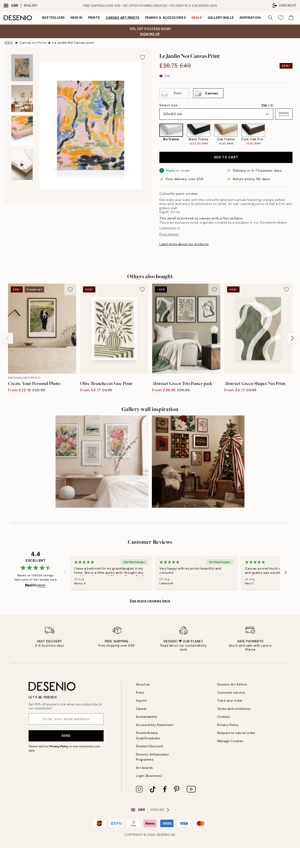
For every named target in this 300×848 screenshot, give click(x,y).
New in (76, 18)
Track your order (230, 701)
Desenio (163, 835)
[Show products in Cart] (291, 17)
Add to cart (226, 157)
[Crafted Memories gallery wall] (198, 461)
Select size (168, 105)
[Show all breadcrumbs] (9, 43)
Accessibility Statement (154, 725)
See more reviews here (150, 601)
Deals (196, 18)
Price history (169, 234)
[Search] (270, 17)
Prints (94, 18)
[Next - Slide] (296, 134)
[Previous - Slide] (155, 134)
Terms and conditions (234, 709)
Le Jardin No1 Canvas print (73, 43)
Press (140, 693)
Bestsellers (53, 18)
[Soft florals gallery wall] (102, 461)
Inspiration (250, 18)
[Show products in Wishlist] (281, 17)
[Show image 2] (22, 98)
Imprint (141, 701)
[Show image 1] (22, 67)
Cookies (223, 717)
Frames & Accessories (165, 18)
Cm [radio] (264, 105)
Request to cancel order (236, 733)
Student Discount (149, 746)
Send (66, 735)
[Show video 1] (22, 164)
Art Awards (144, 768)
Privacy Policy (58, 746)
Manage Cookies (230, 741)
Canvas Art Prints (122, 18)
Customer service (231, 693)
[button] (283, 114)
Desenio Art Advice (232, 684)
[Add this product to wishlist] (142, 57)
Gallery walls (221, 18)
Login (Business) (149, 776)
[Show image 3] (22, 131)
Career (141, 709)
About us (143, 684)
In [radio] (272, 105)
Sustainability (146, 717)
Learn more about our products (184, 244)
